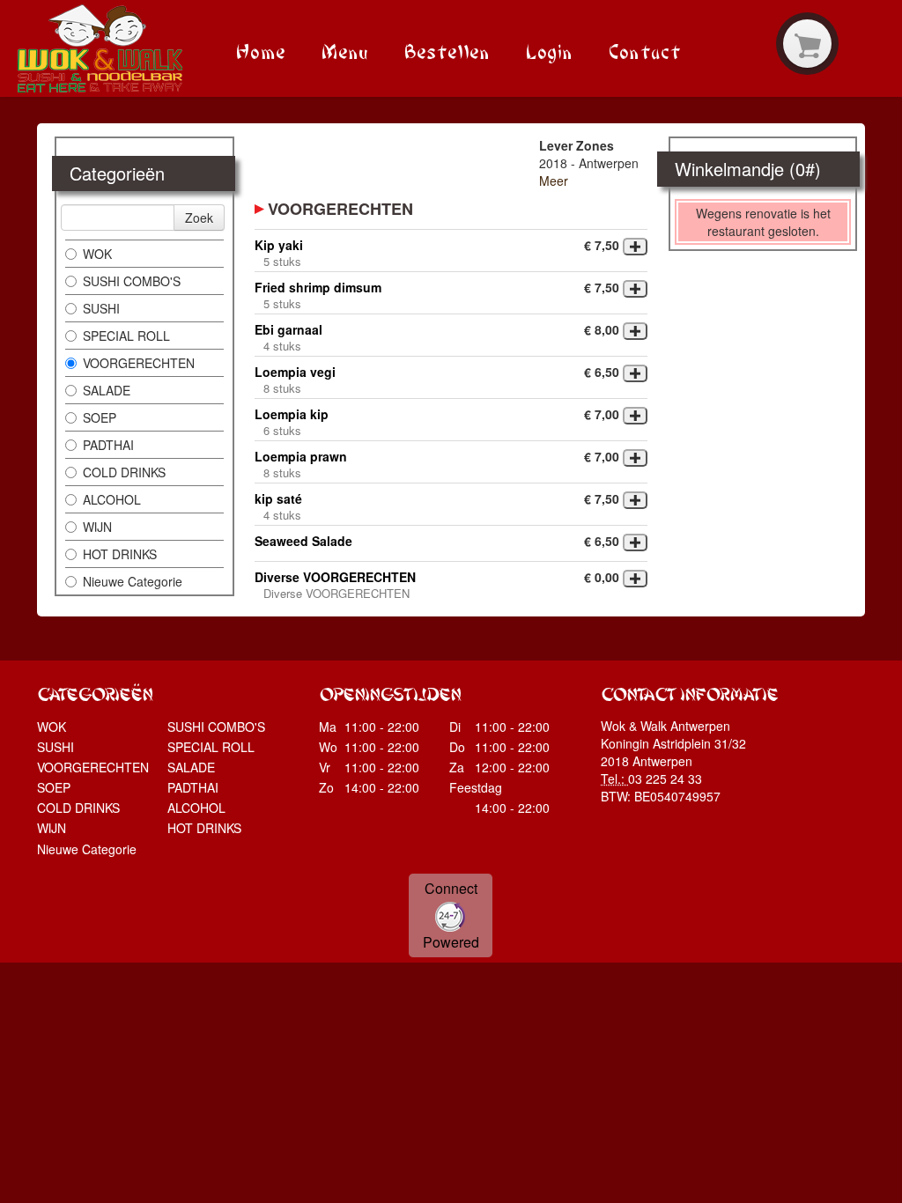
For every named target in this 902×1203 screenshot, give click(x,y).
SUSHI (101, 308)
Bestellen (446, 49)
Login (549, 49)
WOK (97, 253)
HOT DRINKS (120, 554)
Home (260, 49)
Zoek (199, 217)
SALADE (106, 390)
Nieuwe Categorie (132, 581)
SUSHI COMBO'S (132, 281)
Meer (553, 180)
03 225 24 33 (665, 778)
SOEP (99, 417)
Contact (644, 49)
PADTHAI (108, 445)
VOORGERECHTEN (139, 363)
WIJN (97, 526)
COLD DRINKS (124, 472)
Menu (344, 49)
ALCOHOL (112, 499)
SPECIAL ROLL (126, 335)
